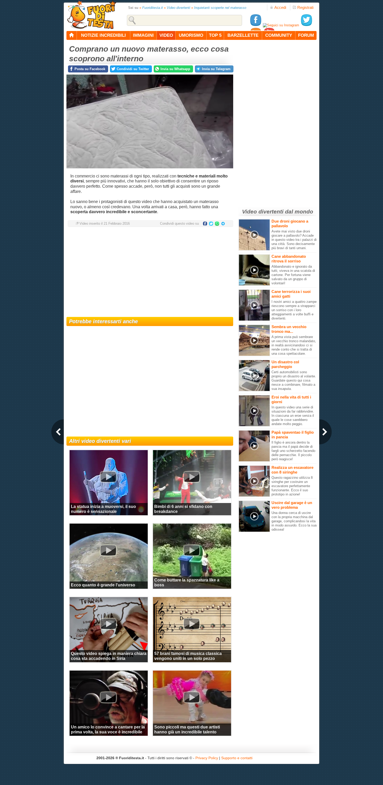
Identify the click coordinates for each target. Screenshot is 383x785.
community (278, 35)
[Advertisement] (149, 272)
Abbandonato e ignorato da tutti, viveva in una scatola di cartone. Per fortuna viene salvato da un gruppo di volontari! (293, 275)
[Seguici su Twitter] (306, 25)
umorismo (191, 35)
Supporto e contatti (236, 758)
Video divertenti (178, 8)
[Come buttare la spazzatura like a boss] (191, 550)
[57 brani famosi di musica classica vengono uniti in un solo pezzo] (191, 624)
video (166, 35)
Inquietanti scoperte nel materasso (220, 8)
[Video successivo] (325, 431)
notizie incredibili (103, 35)
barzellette (242, 35)
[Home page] (71, 35)
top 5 (215, 35)
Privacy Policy (206, 758)
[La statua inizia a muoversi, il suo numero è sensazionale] (108, 477)
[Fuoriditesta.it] (91, 14)
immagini (143, 35)
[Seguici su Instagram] (281, 25)
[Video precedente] (57, 431)
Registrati (305, 7)
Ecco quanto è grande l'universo (103, 585)
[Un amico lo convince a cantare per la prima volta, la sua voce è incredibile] (108, 697)
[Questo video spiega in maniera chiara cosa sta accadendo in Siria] (108, 624)
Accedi (280, 7)
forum (306, 35)
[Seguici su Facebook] (255, 25)
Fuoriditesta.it (152, 8)
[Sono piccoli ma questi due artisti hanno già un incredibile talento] (191, 697)
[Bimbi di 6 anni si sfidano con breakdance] (191, 477)
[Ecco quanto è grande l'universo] (108, 550)
